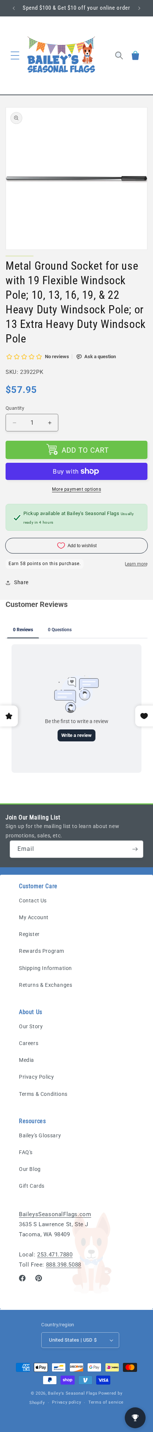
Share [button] (21, 582)
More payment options (76, 489)
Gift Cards (32, 1186)
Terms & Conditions (43, 1094)
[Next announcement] (139, 8)
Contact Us (33, 900)
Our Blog (30, 1169)
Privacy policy (66, 1402)
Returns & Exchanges (45, 985)
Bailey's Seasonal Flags (72, 1393)
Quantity (15, 408)
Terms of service (106, 1402)
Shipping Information (45, 968)
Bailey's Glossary (40, 1135)
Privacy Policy (36, 1077)
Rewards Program (41, 951)
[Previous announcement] (14, 8)
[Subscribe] (135, 849)
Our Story (31, 1026)
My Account (34, 917)
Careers (28, 1043)
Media (26, 1060)
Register (29, 934)
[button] (15, 55)
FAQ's (26, 1152)
